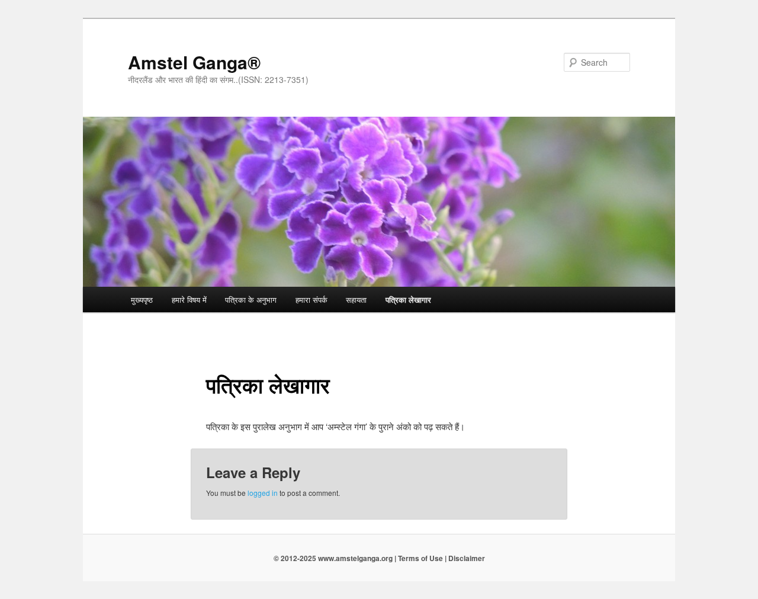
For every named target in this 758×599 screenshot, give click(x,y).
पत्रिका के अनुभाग (251, 299)
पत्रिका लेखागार (408, 299)
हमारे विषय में (189, 299)
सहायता (356, 299)
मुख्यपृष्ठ (142, 299)
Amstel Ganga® (194, 62)
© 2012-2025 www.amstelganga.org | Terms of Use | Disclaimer (379, 558)
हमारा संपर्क (311, 299)
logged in (263, 493)
